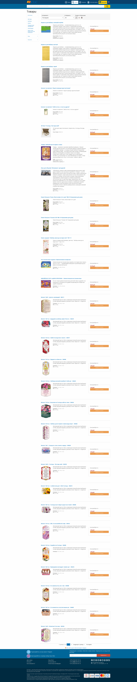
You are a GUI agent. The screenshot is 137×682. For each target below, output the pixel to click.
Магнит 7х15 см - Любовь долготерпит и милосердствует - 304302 (59, 423)
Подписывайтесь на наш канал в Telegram (41, 652)
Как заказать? (31, 663)
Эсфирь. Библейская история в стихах (51, 144)
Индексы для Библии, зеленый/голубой (52, 22)
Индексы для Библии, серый (49, 66)
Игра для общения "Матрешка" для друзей (53, 168)
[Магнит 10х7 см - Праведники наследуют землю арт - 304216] (46, 572)
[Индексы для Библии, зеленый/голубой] (46, 29)
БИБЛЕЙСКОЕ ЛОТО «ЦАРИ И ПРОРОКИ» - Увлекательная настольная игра (61, 278)
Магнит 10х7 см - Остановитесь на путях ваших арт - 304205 (57, 607)
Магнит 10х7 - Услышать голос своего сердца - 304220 (56, 445)
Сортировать (45, 15)
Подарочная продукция (31, 26)
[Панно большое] (46, 205)
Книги (29, 23)
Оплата (29, 662)
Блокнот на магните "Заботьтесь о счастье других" (55, 107)
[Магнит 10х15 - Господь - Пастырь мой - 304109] (46, 473)
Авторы (30, 19)
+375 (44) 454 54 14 (75, 663)
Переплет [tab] (30, 39)
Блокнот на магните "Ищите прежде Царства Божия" (56, 88)
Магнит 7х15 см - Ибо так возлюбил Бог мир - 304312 (55, 523)
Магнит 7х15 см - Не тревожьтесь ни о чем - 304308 (55, 585)
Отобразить (67, 15)
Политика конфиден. (54, 663)
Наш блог (51, 660)
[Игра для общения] (46, 172)
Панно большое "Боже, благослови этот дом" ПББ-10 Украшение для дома (61, 197)
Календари (30, 28)
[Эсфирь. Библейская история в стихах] (46, 153)
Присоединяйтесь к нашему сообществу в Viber (43, 656)
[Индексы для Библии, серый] (46, 75)
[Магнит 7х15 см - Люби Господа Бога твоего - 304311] (46, 346)
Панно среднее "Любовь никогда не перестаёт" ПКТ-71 (56, 238)
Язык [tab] (29, 36)
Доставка (29, 660)
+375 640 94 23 (75, 662)
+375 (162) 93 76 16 (75, 660)
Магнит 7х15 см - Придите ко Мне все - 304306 (53, 359)
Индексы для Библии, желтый (49, 44)
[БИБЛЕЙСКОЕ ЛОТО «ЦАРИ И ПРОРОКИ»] (46, 284)
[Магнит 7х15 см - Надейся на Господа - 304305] (46, 554)
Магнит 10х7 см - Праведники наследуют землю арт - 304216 (57, 567)
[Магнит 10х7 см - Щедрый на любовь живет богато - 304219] (46, 323)
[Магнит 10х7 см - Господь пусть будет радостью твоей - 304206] (46, 509)
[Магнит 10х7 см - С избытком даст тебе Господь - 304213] (46, 490)
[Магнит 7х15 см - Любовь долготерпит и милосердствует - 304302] (46, 432)
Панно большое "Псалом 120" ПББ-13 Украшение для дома (57, 217)
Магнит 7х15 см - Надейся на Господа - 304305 (53, 545)
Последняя (89, 644)
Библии (30, 21)
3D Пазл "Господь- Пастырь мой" (50, 125)
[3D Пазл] (46, 132)
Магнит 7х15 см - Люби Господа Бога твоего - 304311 (55, 337)
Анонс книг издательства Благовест (31, 31)
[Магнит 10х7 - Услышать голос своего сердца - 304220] (46, 450)
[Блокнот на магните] (46, 93)
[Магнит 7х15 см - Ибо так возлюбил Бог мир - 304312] (46, 532)
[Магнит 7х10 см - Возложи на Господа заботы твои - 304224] (46, 411)
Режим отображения (80, 15)
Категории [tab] (30, 15)
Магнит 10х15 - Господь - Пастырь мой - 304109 (54, 464)
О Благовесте (52, 662)
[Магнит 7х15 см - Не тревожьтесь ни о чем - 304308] (46, 594)
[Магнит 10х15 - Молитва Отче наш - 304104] (46, 635)
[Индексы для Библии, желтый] (46, 53)
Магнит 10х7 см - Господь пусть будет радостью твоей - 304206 (58, 504)
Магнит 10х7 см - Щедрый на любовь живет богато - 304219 (57, 319)
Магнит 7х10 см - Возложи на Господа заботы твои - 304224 (57, 402)
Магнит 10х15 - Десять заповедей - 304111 (52, 297)
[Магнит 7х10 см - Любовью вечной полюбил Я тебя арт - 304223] (46, 389)
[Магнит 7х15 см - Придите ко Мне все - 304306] (46, 368)
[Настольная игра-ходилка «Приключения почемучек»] (46, 264)
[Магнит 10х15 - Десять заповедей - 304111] (46, 306)
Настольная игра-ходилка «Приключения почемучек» (56, 259)
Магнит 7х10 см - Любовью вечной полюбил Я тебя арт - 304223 (58, 381)
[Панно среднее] (46, 246)
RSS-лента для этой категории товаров (76, 648)
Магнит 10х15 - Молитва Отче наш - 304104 (52, 626)
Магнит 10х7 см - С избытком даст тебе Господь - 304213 (56, 486)
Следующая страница (78, 644)
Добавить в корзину (99, 30)
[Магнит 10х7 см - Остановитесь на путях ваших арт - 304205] (46, 612)
